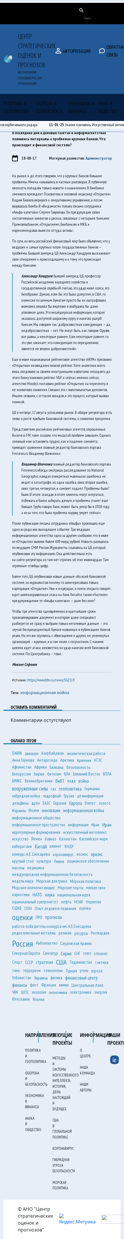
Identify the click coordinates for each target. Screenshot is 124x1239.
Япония (38, 999)
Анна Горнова (23, 760)
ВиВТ (60, 781)
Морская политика (85, 881)
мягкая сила (96, 887)
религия (65, 933)
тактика (101, 962)
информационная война (44, 692)
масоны (18, 867)
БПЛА (107, 774)
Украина (41, 978)
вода (71, 781)
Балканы (56, 767)
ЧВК (15, 992)
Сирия (66, 953)
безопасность (78, 767)
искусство (20, 839)
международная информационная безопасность (52, 874)
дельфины (20, 803)
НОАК (78, 902)
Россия (22, 943)
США (61, 962)
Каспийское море (93, 839)
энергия (100, 992)
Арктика (67, 760)
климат (56, 846)
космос (82, 854)
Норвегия (93, 902)
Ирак (95, 824)
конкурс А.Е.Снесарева (31, 854)
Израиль (19, 810)
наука (50, 895)
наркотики (21, 894)
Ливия (59, 861)
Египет (90, 803)
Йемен (36, 839)
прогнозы (53, 917)
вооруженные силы (30, 788)
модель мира (22, 881)
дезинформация (90, 796)
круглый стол (23, 861)
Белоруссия (21, 774)
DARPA (17, 753)
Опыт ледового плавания (55, 908)
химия (64, 985)
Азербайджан (52, 753)
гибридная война (26, 796)
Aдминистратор (99, 158)
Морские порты (70, 887)
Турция (71, 970)
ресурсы (81, 933)
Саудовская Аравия (76, 943)
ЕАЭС (46, 803)
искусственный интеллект (85, 832)
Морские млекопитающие (33, 887)
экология (39, 992)
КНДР (69, 846)
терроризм (32, 970)
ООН (28, 908)
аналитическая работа (86, 753)
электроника (80, 992)
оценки (22, 917)
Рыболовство (46, 943)
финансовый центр (81, 978)
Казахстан (67, 839)
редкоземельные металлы (34, 933)
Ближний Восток (86, 774)
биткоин (54, 774)
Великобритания (38, 781)
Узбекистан (21, 977)
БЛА (67, 774)
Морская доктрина (51, 881)
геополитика (70, 788)
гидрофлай (52, 796)
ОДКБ (16, 908)
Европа (75, 803)
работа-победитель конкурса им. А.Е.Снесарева (51, 926)
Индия (34, 810)
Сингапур (50, 953)
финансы (19, 985)
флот (34, 985)
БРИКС (17, 781)
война (83, 781)
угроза (96, 970)
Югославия (21, 999)
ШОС (25, 992)
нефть (66, 902)
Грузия (69, 796)
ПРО (39, 917)
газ (53, 789)
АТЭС (98, 760)
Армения (84, 760)
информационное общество (36, 817)
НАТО (37, 895)
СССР (29, 962)
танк (16, 970)
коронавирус (63, 854)
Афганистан (21, 767)
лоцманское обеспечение (88, 861)
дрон (35, 803)
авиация (31, 753)
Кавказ (50, 839)
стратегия (44, 962)
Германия (92, 788)
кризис (97, 854)
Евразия (59, 803)
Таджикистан (80, 962)
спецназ (101, 953)
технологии (53, 970)
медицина (35, 867)
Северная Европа (26, 953)
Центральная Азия (87, 985)
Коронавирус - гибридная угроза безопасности (63, 1159)
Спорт (17, 962)
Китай (41, 846)
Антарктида (47, 760)
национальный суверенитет (35, 902)
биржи (39, 774)
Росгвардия (100, 933)
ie (114, 1060)
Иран (106, 824)
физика (56, 977)
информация (78, 824)
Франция (48, 985)
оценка (85, 908)
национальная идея (73, 895)
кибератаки (22, 846)
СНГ (77, 953)
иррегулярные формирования (36, 832)
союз (87, 953)
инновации (51, 810)
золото (104, 803)
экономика (58, 992)
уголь (84, 970)
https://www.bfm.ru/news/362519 (50, 680)
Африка (40, 767)
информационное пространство (38, 824)
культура (44, 861)
